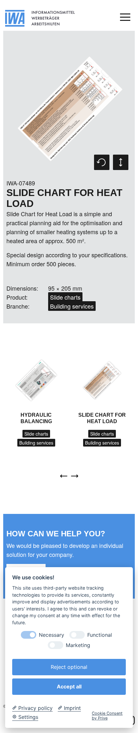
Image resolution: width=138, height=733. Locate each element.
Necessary (51, 635)
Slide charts (65, 297)
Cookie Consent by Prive (107, 715)
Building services (72, 306)
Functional (99, 635)
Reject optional (69, 667)
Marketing (78, 645)
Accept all (69, 686)
